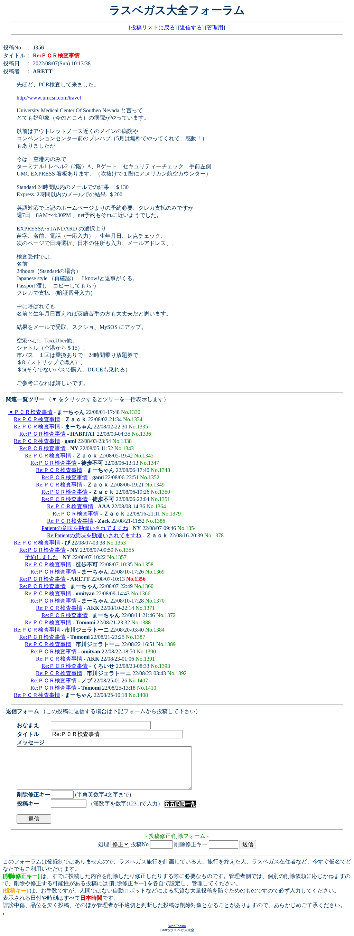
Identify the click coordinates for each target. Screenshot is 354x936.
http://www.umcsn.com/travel (49, 98)
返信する (191, 27)
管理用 (215, 27)
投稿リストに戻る (153, 27)
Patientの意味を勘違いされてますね (84, 528)
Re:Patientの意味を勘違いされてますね (94, 535)
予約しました (41, 557)
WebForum (177, 926)
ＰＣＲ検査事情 (33, 412)
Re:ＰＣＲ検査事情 (37, 419)
